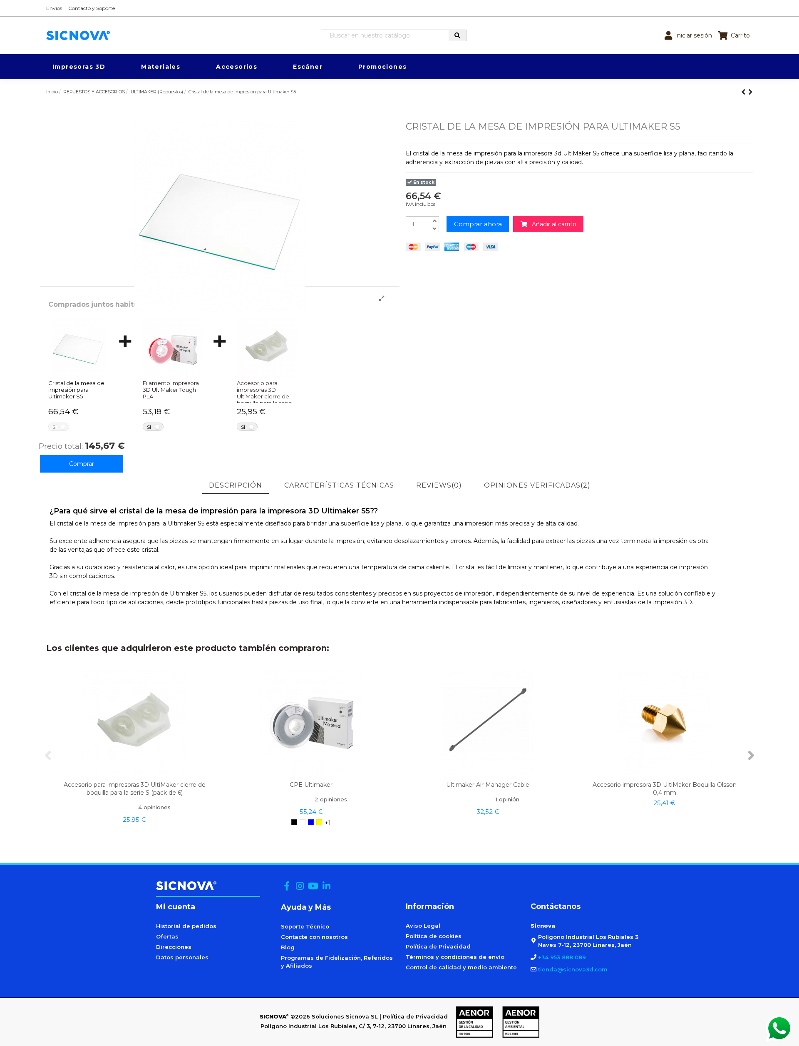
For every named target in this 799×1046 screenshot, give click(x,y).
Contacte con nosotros (314, 936)
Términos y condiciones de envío (455, 956)
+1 (328, 823)
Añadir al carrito (551, 224)
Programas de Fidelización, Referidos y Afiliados (337, 961)
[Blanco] (302, 822)
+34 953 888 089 (562, 957)
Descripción (235, 485)
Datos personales (182, 957)
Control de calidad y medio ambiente (461, 967)
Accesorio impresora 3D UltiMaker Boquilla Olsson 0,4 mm (665, 788)
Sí (54, 427)
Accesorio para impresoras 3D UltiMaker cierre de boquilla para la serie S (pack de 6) (135, 788)
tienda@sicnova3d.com (573, 969)
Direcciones (173, 946)
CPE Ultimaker (311, 784)
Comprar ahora (478, 224)
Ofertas (167, 936)
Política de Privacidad (438, 946)
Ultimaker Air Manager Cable (487, 784)
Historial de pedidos (186, 926)
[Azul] (311, 822)
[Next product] (750, 92)
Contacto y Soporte (91, 8)
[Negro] (294, 822)
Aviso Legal (423, 925)
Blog (288, 947)
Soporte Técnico (305, 926)
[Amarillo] (319, 822)
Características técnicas (339, 485)
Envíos (54, 8)
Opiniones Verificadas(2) (537, 485)
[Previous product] (744, 92)
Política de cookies (434, 936)
